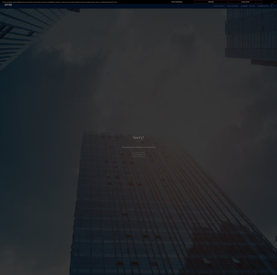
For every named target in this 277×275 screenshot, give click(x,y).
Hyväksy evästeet (245, 1)
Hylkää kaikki (211, 1)
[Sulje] (274, 1)
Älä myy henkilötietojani (177, 1)
